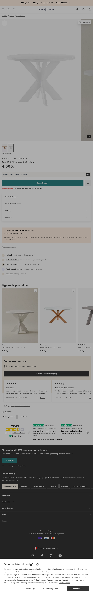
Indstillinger (30, 589)
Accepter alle (78, 589)
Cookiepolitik (64, 583)
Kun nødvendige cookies (51, 589)
